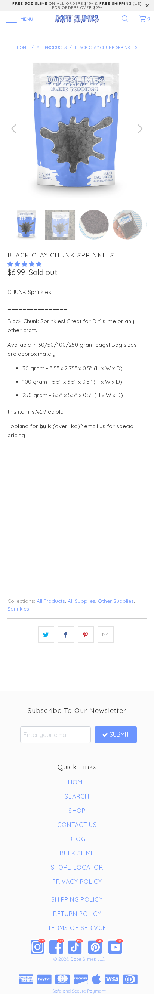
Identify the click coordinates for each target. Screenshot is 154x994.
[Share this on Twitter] (46, 634)
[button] (24, 264)
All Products (51, 601)
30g (36, 464)
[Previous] (14, 128)
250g (80, 464)
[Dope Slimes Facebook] (56, 946)
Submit (119, 734)
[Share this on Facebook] (66, 634)
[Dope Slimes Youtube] (115, 946)
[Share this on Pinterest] (86, 634)
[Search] (128, 18)
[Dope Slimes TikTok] (75, 946)
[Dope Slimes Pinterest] (95, 946)
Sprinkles (18, 608)
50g (16, 464)
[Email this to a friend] (106, 634)
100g (57, 464)
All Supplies (81, 601)
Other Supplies (116, 601)
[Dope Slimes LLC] (77, 18)
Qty (12, 485)
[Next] (139, 128)
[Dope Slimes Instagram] (38, 946)
